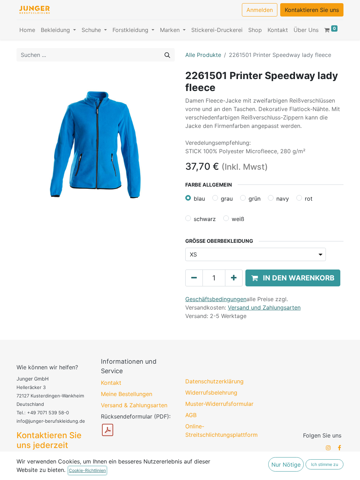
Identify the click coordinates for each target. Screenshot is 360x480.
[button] (292, 278)
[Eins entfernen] (194, 278)
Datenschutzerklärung (214, 381)
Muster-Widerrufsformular (219, 403)
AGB (191, 415)
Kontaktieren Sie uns (312, 9)
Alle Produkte (203, 54)
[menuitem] (27, 30)
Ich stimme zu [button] (324, 464)
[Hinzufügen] (234, 278)
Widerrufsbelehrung (211, 392)
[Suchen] (167, 54)
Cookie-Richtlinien (87, 470)
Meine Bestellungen (126, 393)
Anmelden (259, 9)
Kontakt (111, 382)
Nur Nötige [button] (286, 464)
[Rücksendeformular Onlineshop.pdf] (107, 430)
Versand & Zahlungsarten (134, 405)
